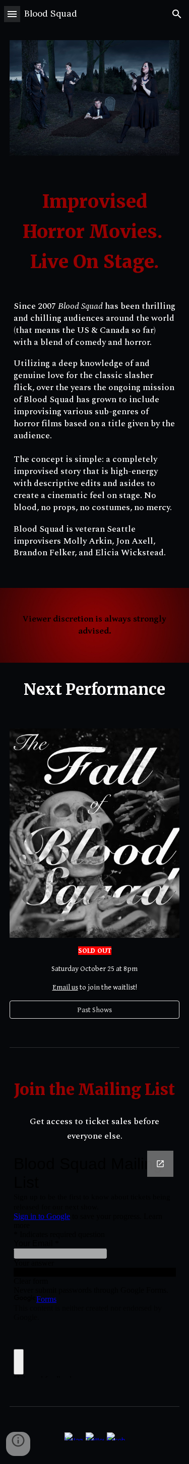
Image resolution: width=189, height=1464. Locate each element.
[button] (12, 14)
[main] (95, 232)
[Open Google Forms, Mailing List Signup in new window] (160, 1164)
